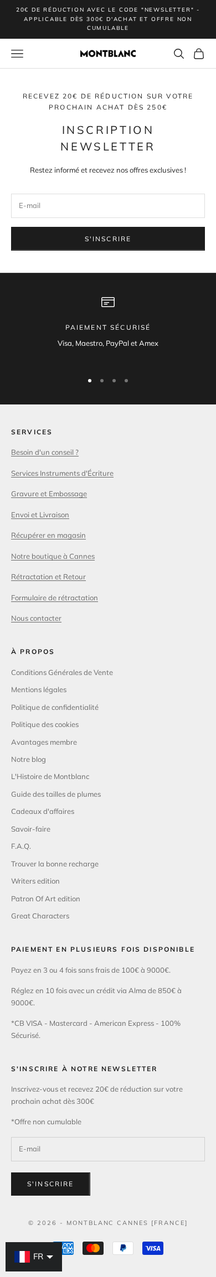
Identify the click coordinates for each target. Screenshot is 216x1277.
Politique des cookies (45, 724)
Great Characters (40, 915)
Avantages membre (44, 742)
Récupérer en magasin (48, 535)
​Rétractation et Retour (48, 576)
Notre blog (28, 759)
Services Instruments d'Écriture (62, 473)
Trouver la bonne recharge (55, 863)
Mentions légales (38, 689)
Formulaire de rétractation (54, 597)
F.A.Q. (21, 846)
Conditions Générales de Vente (62, 672)
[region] (108, 328)
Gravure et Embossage (49, 493)
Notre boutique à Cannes (53, 556)
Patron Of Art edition (45, 898)
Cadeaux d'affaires (42, 811)
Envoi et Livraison (40, 514)
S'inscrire (108, 239)
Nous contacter (36, 618)
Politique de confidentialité (55, 707)
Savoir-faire (30, 828)
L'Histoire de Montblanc (50, 776)
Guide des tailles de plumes (56, 794)
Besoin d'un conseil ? (45, 452)
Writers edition (35, 880)
